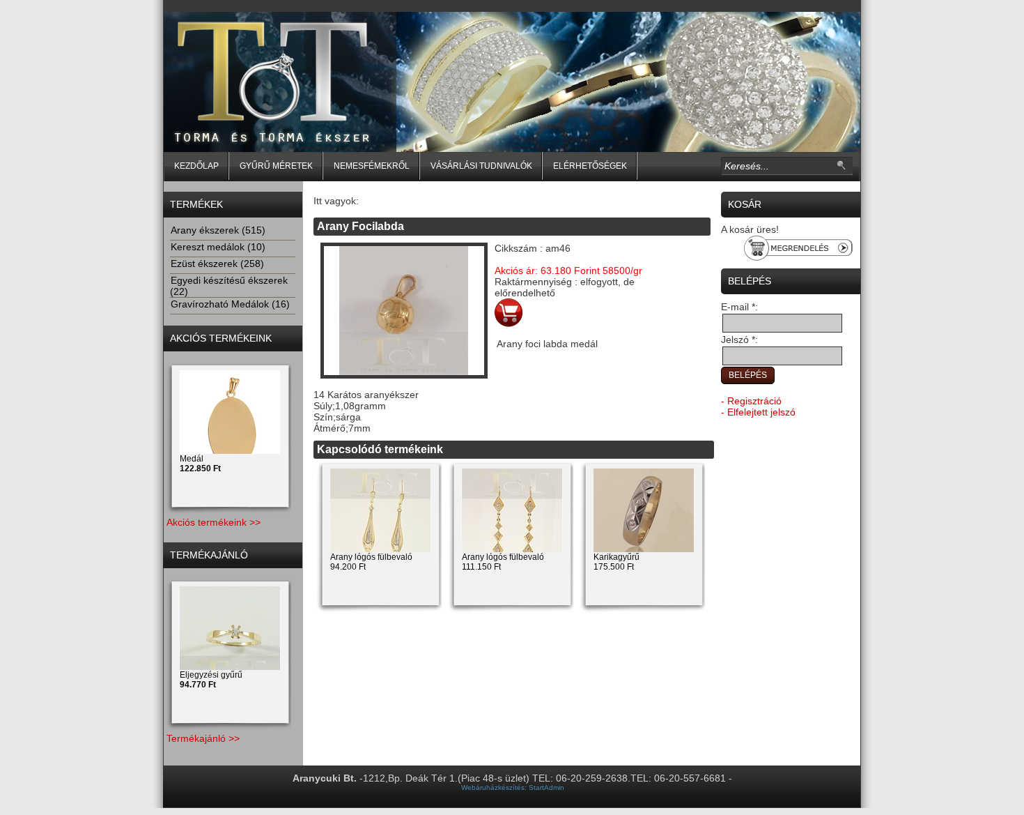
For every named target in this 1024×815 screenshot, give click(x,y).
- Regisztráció (751, 400)
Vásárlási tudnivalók (481, 166)
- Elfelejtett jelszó (758, 412)
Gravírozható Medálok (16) (230, 304)
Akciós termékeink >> (213, 522)
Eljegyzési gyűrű (211, 680)
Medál (200, 463)
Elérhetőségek (590, 166)
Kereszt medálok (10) (218, 246)
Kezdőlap (196, 166)
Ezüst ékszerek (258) (217, 263)
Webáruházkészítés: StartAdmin (512, 787)
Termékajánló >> (203, 738)
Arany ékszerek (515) (218, 230)
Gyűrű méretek (276, 166)
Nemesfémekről (372, 166)
